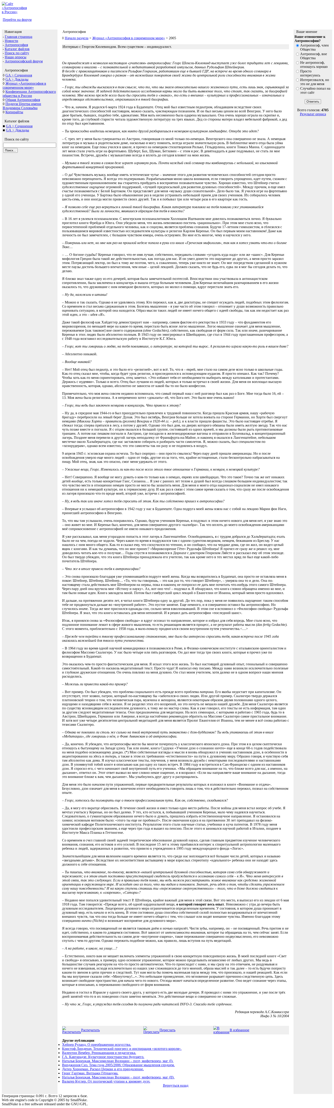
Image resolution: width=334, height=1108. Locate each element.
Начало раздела (76, 38)
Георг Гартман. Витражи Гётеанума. (90, 1073)
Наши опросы (15, 57)
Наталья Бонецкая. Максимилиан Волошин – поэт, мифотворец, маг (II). (118, 1077)
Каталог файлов (17, 49)
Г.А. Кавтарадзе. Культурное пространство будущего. (103, 1057)
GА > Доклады (17, 130)
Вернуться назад (175, 1085)
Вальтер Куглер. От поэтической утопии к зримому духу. (106, 1081)
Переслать (167, 1030)
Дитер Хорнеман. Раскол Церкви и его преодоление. (103, 1069)
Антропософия (16, 45)
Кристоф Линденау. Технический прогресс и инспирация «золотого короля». (122, 1049)
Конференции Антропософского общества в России (29, 94)
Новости (11, 41)
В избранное (239, 1030)
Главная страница (18, 37)
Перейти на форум (17, 20)
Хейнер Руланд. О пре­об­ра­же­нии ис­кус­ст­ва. (96, 1044)
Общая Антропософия (22, 100)
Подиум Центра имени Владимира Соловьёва (22, 106)
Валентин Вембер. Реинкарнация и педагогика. (99, 1053)
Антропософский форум (24, 61)
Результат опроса (313, 114)
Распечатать (90, 1030)
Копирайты (14, 112)
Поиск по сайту (17, 53)
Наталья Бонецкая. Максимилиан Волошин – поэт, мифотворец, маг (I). (117, 1061)
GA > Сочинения (18, 75)
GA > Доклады (16, 79)
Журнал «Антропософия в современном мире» (24, 85)
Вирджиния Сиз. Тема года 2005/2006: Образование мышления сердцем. (118, 1065)
